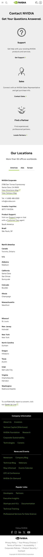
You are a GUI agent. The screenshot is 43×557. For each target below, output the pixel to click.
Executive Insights (11, 498)
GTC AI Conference (11, 473)
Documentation (28, 503)
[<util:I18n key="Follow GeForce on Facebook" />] (12, 532)
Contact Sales (19, 96)
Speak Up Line (10, 404)
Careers (21, 443)
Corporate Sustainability (13, 437)
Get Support (20, 58)
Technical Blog (9, 463)
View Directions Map (10, 190)
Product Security (29, 548)
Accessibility (29, 545)
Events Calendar (26, 468)
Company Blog (21, 457)
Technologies (9, 443)
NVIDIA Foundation (11, 432)
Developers (8, 493)
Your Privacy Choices (27, 542)
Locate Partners (20, 135)
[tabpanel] (21, 285)
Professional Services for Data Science (19, 514)
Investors (18, 422)
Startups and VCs (11, 503)
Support (12, 217)
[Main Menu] (2, 2)
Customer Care (13, 220)
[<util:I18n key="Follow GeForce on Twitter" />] (24, 532)
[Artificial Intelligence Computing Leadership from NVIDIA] (20, 2)
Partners (19, 493)
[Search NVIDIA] (6, 2)
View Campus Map (9, 193)
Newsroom (8, 457)
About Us (7, 422)
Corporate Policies (12, 548)
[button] (36, 3)
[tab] (14, 167)
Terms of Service (14, 545)
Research (27, 432)
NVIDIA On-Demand (12, 478)
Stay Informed (9, 468)
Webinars (23, 463)
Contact (21, 551)
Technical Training (11, 509)
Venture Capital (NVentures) (15, 427)
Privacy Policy (11, 542)
